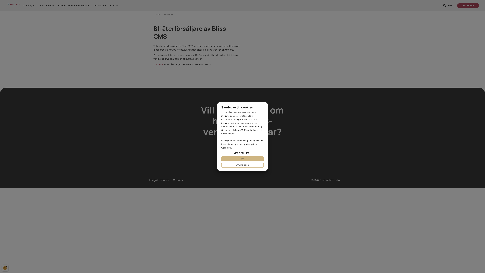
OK (242, 158)
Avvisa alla (242, 165)
